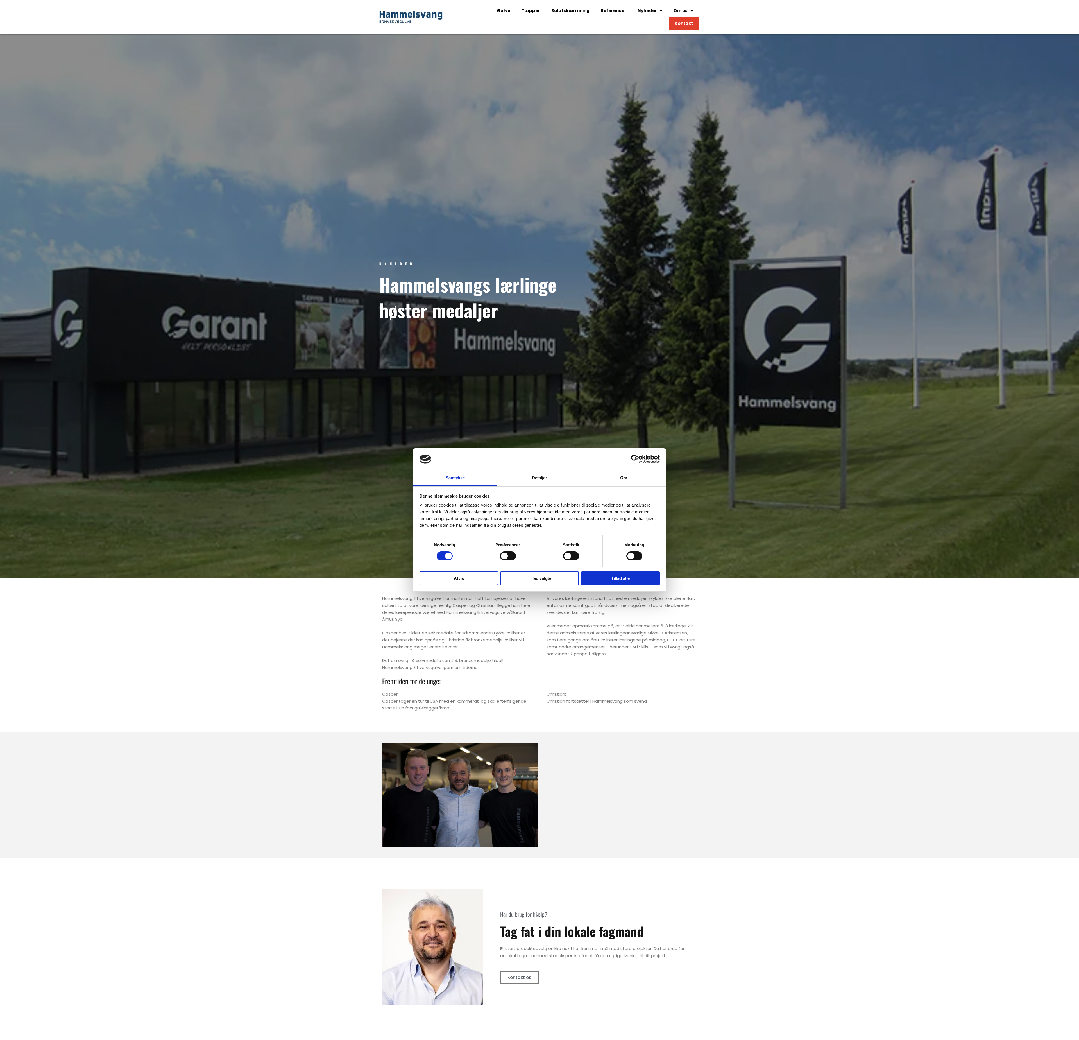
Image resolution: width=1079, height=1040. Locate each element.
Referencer (613, 10)
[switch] (508, 555)
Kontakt (684, 23)
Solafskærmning (570, 10)
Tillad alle (620, 578)
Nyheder (647, 10)
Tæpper (531, 10)
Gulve (503, 10)
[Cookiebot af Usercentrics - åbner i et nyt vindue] (635, 459)
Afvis (459, 578)
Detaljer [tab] (539, 477)
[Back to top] (1061, 1022)
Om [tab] (623, 477)
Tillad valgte (539, 578)
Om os (681, 10)
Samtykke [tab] (455, 477)
